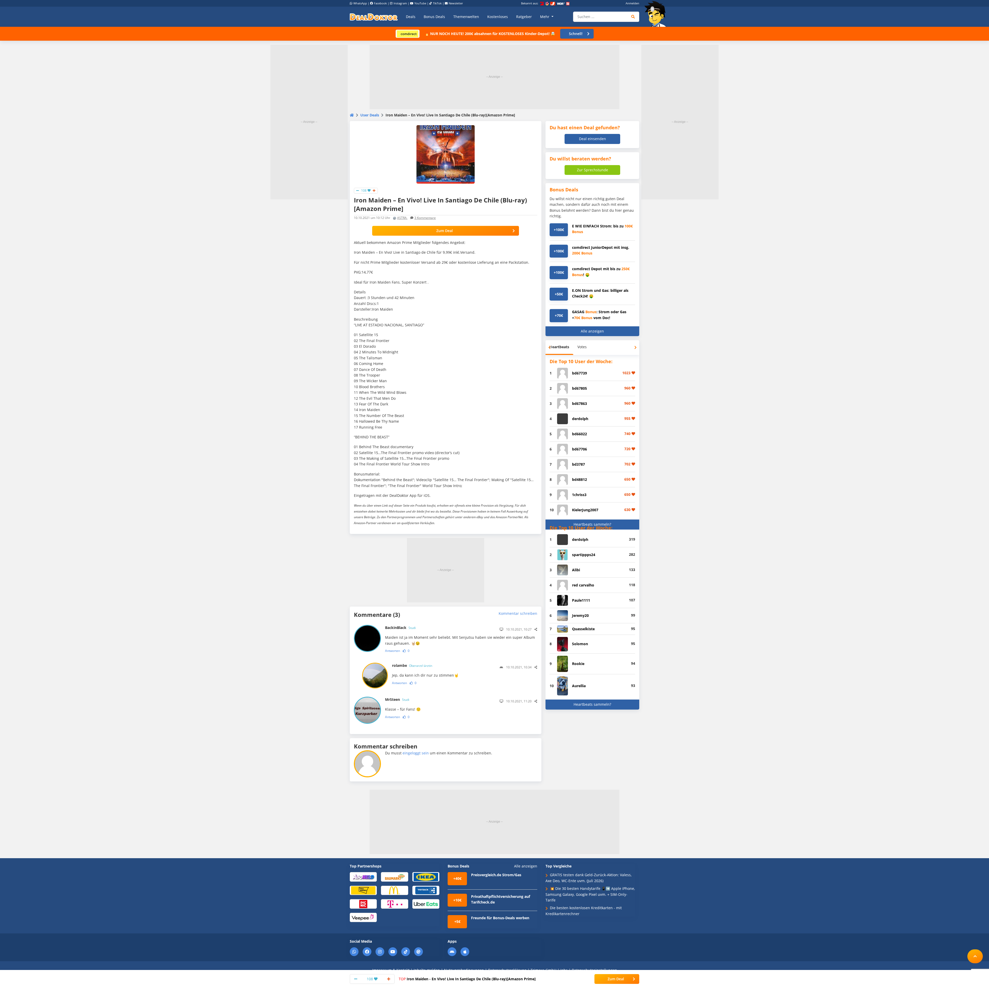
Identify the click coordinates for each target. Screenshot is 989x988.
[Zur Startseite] (657, 14)
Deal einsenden (592, 138)
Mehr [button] (545, 16)
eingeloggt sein (416, 753)
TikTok (437, 3)
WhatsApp (360, 3)
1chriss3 (579, 494)
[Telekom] (394, 903)
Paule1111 (581, 600)
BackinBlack (400, 627)
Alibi (576, 569)
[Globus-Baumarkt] (394, 876)
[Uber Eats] (426, 903)
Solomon (580, 643)
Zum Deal (444, 230)
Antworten (392, 651)
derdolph (580, 418)
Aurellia (579, 685)
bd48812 (579, 479)
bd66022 (579, 433)
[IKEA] (426, 876)
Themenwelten (466, 16)
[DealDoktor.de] (374, 17)
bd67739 (579, 373)
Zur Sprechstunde (592, 169)
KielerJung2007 (585, 509)
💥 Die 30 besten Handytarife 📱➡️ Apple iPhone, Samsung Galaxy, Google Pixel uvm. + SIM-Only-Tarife (590, 894)
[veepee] (363, 917)
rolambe (412, 665)
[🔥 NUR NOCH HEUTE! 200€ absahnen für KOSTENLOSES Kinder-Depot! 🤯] (407, 33)
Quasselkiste (583, 628)
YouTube (420, 3)
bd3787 (578, 464)
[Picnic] (363, 903)
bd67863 (579, 403)
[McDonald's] (394, 890)
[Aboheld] (363, 876)
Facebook (380, 3)
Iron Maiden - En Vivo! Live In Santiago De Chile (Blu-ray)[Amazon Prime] (467, 978)
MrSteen (397, 699)
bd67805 (579, 388)
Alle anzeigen (592, 331)
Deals (410, 16)
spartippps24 (583, 554)
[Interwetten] (363, 890)
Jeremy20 (580, 615)
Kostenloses (497, 16)
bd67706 (579, 449)
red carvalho (583, 585)
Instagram (400, 3)
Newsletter (456, 3)
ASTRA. (402, 218)
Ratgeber (524, 16)
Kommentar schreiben (518, 613)
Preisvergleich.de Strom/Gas (496, 874)
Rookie (578, 663)
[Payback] (426, 890)
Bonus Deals (434, 16)
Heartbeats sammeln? (592, 524)
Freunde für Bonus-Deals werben (500, 917)
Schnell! (576, 33)
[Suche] (633, 17)
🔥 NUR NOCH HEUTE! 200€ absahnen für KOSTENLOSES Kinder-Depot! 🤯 (490, 33)
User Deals (369, 115)
